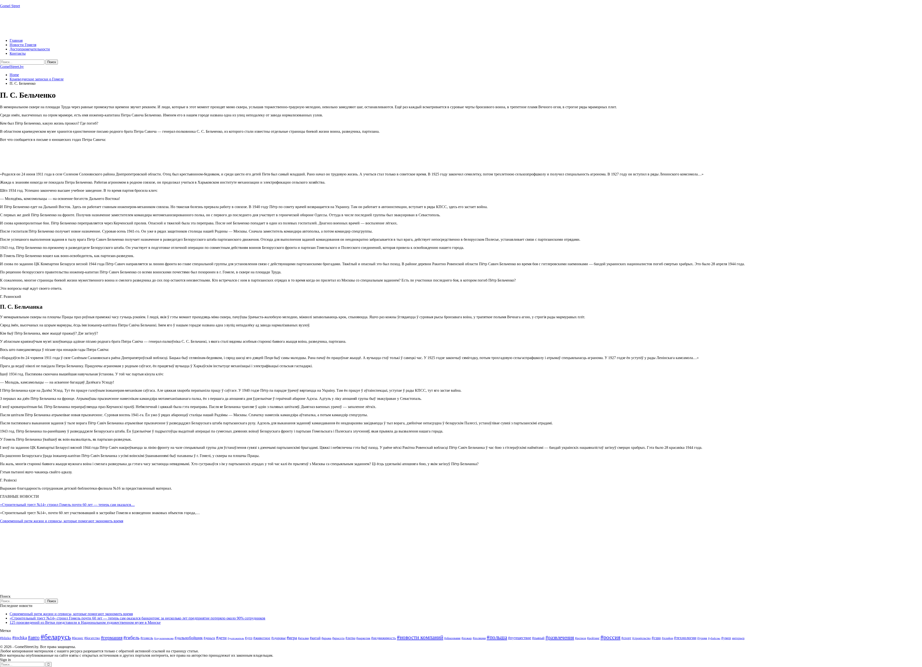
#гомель (146, 638)
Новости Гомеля (23, 45)
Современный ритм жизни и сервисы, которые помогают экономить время (61, 521)
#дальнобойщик (189, 638)
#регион (580, 638)
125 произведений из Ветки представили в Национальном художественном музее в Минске (85, 622)
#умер (726, 638)
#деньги (209, 638)
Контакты (18, 53)
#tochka (19, 637)
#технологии (685, 638)
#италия (303, 638)
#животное (261, 638)
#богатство (92, 638)
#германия (111, 637)
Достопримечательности (30, 49)
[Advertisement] (87, 23)
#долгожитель (236, 638)
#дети (221, 637)
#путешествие (519, 638)
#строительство (641, 638)
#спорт (626, 638)
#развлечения (560, 637)
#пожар (466, 638)
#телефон (667, 638)
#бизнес (77, 638)
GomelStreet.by (12, 67)
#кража (326, 638)
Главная (16, 40)
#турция (702, 638)
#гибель (131, 637)
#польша (497, 637)
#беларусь (56, 637)
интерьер (738, 638)
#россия (610, 637)
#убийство (714, 638)
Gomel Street (10, 6)
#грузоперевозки (164, 638)
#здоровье (278, 638)
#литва (350, 638)
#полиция (479, 638)
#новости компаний (420, 637)
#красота (338, 638)
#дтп (248, 638)
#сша (656, 637)
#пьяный (538, 638)
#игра (292, 637)
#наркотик (363, 638)
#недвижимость (383, 638)
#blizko (5, 638)
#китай (315, 638)
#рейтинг (593, 638)
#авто (34, 637)
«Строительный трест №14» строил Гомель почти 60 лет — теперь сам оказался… (67, 505)
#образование (452, 638)
